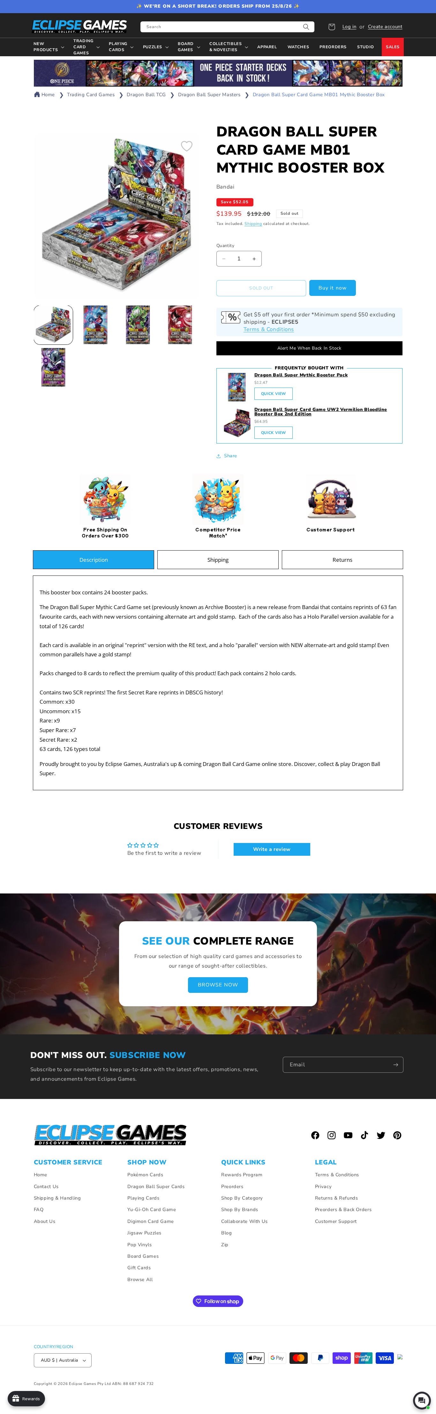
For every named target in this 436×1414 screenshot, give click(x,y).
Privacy (323, 1186)
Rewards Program (241, 1174)
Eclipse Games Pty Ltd (90, 1383)
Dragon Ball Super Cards (156, 1186)
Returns (342, 559)
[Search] (306, 26)
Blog (226, 1233)
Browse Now (218, 985)
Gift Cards (139, 1267)
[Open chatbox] (422, 1401)
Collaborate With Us (244, 1221)
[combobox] (227, 26)
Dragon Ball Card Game (231, 764)
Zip (225, 1244)
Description (93, 559)
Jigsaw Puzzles (144, 1233)
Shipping (253, 224)
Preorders (232, 1186)
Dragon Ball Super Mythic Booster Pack (301, 375)
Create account (385, 26)
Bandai (225, 187)
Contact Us (46, 1186)
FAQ (39, 1209)
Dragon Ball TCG (146, 94)
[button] (331, 26)
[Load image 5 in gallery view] (53, 367)
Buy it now (333, 287)
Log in (349, 26)
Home (48, 94)
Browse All (140, 1279)
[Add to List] (186, 146)
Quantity (225, 246)
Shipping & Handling (57, 1198)
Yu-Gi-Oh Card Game (151, 1209)
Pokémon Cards (145, 1174)
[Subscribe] (395, 1064)
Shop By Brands (239, 1209)
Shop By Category (242, 1198)
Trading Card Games (91, 94)
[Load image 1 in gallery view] (53, 324)
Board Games (143, 1256)
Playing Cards (143, 1198)
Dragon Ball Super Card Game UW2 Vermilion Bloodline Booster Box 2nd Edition (320, 411)
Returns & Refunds (336, 1198)
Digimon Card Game (150, 1221)
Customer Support (336, 1221)
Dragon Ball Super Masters (209, 94)
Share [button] (230, 455)
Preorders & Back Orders (343, 1209)
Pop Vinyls (139, 1244)
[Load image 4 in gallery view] (180, 324)
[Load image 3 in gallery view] (137, 324)
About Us (45, 1221)
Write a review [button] (272, 849)
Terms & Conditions (269, 329)
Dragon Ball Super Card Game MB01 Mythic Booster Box (319, 94)
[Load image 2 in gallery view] (95, 324)
